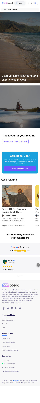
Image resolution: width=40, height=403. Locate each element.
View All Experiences (8, 320)
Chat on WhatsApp (20, 169)
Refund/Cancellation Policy (10, 350)
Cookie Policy (6, 346)
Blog (3, 328)
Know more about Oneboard (15, 141)
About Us (4, 324)
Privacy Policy (6, 338)
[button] (1, 265)
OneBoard (15, 380)
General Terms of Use (8, 342)
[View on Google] (5, 261)
